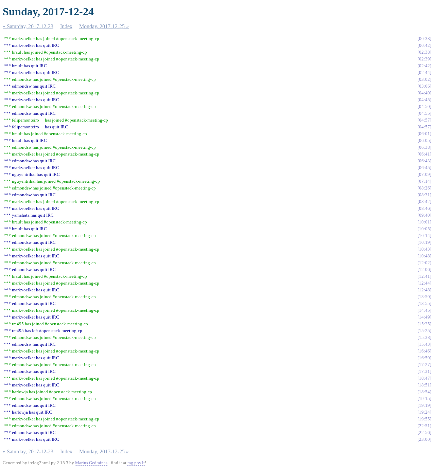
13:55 (424, 303)
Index (66, 26)
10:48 (424, 255)
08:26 (424, 188)
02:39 (424, 58)
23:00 (424, 439)
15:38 (424, 337)
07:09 (424, 174)
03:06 (424, 86)
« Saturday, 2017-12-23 (28, 26)
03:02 (424, 79)
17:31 (424, 371)
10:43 (424, 249)
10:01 (424, 221)
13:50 (424, 296)
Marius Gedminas (91, 462)
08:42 (424, 201)
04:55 (424, 113)
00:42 (424, 45)
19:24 (424, 412)
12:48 (424, 289)
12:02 (424, 262)
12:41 (424, 276)
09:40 (424, 215)
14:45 (424, 310)
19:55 (424, 418)
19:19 (424, 405)
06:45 (424, 167)
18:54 (424, 391)
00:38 (424, 38)
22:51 (424, 425)
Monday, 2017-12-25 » (104, 26)
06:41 (424, 154)
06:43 (424, 160)
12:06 (424, 269)
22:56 (424, 432)
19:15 (424, 398)
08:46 (424, 208)
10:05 (424, 228)
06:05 (424, 140)
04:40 (424, 92)
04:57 (424, 120)
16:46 (424, 351)
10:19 (424, 242)
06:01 (424, 133)
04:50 (424, 106)
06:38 (424, 147)
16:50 (424, 357)
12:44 (424, 283)
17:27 (424, 364)
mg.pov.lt (136, 462)
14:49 (424, 317)
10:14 (424, 235)
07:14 (424, 181)
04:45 (424, 99)
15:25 (424, 323)
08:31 (424, 194)
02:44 (424, 72)
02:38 (424, 52)
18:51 (424, 384)
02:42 (424, 65)
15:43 (424, 344)
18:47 (424, 378)
